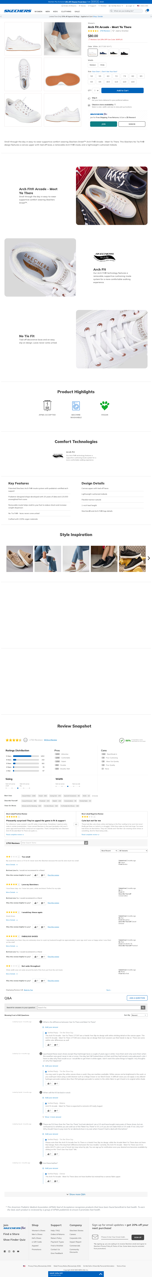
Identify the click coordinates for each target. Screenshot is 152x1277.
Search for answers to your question (21, 1008)
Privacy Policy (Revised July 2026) (39, 1266)
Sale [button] (77, 11)
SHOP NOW (86, 16)
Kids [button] (55, 11)
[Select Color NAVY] (103, 52)
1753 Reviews (105, 31)
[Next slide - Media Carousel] (148, 558)
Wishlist (103, 6)
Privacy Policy (106, 1246)
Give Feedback (57, 1253)
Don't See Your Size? (109, 72)
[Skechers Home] (17, 10)
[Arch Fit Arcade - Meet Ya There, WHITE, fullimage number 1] (62, 38)
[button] (130, 6)
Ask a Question (137, 998)
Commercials (75, 1246)
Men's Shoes (37, 1234)
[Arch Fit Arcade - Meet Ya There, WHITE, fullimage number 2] (23, 74)
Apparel (35, 1246)
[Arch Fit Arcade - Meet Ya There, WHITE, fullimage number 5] (62, 109)
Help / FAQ (55, 1230)
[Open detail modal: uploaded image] (19, 559)
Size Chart (96, 72)
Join (5, 1225)
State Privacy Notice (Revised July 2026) (67, 1266)
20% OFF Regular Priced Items (75, 2)
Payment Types (57, 1242)
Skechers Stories (76, 1230)
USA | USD (144, 6)
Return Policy (56, 1238)
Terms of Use (117, 1246)
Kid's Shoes (36, 1238)
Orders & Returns (69, 6)
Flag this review (53, 875)
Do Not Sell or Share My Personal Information (98, 1266)
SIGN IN (132, 124)
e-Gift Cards (37, 1242)
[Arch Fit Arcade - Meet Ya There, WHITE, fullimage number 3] (62, 74)
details (102, 2)
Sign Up (137, 1237)
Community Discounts (74, 1250)
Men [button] (48, 11)
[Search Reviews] (86, 843)
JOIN (103, 124)
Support (93, 6)
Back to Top (28, 990)
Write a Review (50, 740)
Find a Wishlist (57, 1246)
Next (108, 990)
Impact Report (75, 1242)
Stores (83, 6)
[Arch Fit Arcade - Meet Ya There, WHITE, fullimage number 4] (23, 109)
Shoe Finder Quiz (14, 1239)
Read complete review (14, 834)
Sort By (127, 1015)
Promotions (36, 1249)
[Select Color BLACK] (114, 52)
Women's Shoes (38, 1230)
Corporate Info (75, 1238)
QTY (89, 90)
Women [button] (38, 11)
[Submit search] (143, 1008)
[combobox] (126, 11)
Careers (73, 1234)
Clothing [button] (66, 11)
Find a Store (11, 1234)
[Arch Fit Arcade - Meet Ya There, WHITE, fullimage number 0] (23, 38)
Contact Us (55, 1249)
